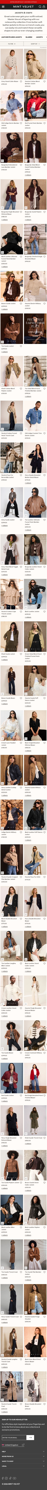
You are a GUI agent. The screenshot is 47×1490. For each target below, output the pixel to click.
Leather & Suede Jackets (11, 37)
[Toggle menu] (3, 6)
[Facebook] (2, 1478)
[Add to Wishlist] (20, 81)
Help (4, 1451)
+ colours (28, 175)
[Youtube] (14, 1478)
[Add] (3, 76)
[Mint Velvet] (23, 7)
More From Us (7, 1456)
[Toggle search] (40, 6)
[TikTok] (10, 1478)
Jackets (39, 37)
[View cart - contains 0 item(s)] (44, 6)
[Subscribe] (30, 1437)
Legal (4, 1466)
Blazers (29, 37)
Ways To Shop (7, 1461)
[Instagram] (6, 1478)
